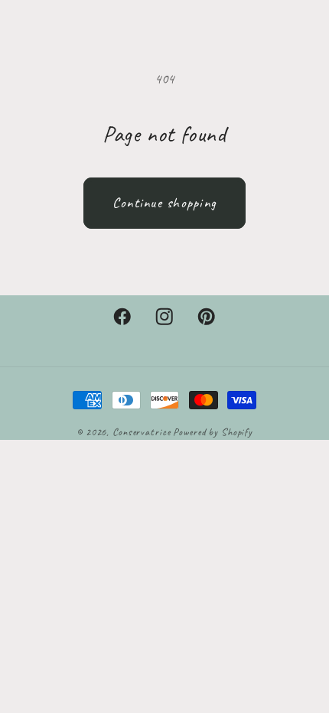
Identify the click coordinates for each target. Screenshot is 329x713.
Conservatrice (141, 431)
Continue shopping (164, 203)
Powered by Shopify (212, 431)
